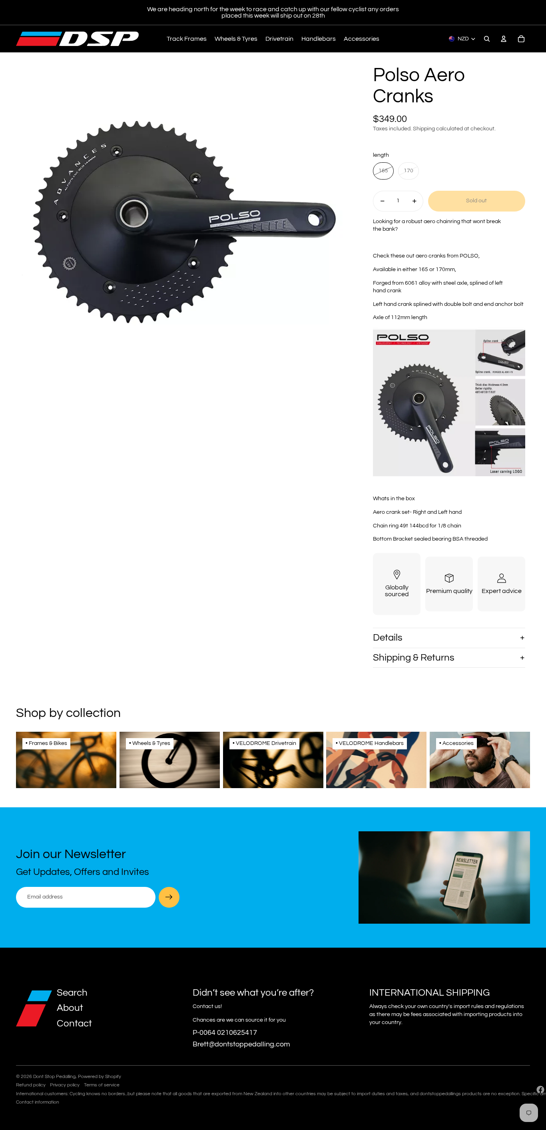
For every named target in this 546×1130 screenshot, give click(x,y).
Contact (74, 1023)
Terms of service (102, 1085)
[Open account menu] (503, 39)
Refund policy (31, 1085)
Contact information (37, 1102)
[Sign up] (169, 897)
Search (72, 993)
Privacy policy (65, 1085)
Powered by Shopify (99, 1076)
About (70, 1008)
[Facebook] (540, 1089)
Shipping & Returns (413, 658)
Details (388, 638)
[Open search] (487, 39)
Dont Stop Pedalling (54, 1076)
